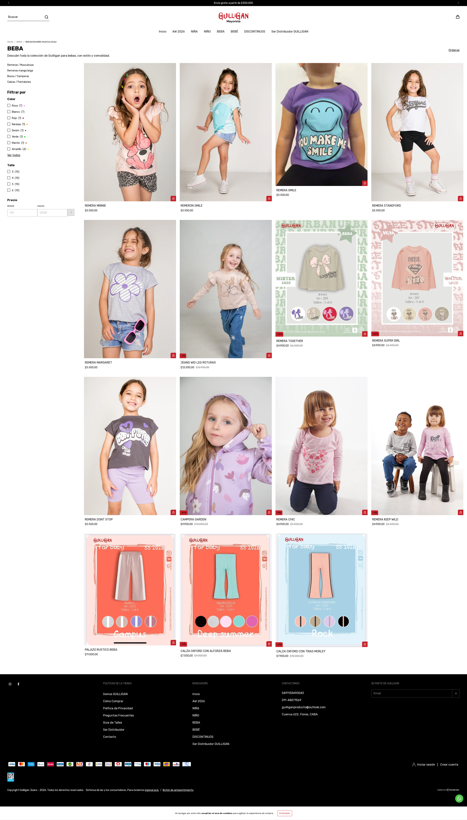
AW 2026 (178, 31)
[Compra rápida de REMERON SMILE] (269, 198)
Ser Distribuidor (113, 729)
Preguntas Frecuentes (118, 715)
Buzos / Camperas (18, 76)
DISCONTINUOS (254, 31)
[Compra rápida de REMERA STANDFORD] (460, 198)
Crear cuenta (449, 764)
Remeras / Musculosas (20, 64)
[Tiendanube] (448, 790)
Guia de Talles (112, 722)
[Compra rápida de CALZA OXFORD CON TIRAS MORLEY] (365, 644)
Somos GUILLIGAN (115, 694)
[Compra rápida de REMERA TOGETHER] (365, 334)
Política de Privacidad (118, 708)
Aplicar (70, 212)
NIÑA (194, 31)
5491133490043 (293, 693)
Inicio (162, 31)
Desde (10, 206)
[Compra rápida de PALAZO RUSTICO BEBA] (173, 642)
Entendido (284, 813)
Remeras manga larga (20, 70)
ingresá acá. (152, 790)
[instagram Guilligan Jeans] (10, 684)
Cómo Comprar (113, 701)
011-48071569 (291, 700)
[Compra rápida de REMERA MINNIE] (173, 198)
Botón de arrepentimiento (178, 790)
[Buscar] (46, 17)
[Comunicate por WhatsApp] (459, 798)
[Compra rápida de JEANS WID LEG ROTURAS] (269, 355)
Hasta (40, 206)
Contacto (109, 737)
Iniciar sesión (426, 764)
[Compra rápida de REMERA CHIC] (365, 512)
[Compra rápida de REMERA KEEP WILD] (460, 512)
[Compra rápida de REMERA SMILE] (365, 183)
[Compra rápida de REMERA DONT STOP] (173, 512)
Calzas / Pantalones (19, 81)
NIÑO (207, 31)
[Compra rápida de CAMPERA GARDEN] (269, 512)
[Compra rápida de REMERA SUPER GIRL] (460, 333)
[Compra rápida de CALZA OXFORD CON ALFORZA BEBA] (269, 644)
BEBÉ (234, 31)
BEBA (221, 31)
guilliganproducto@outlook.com (304, 707)
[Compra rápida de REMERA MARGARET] (173, 355)
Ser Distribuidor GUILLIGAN (289, 31)
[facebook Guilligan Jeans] (18, 684)
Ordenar (454, 50)
